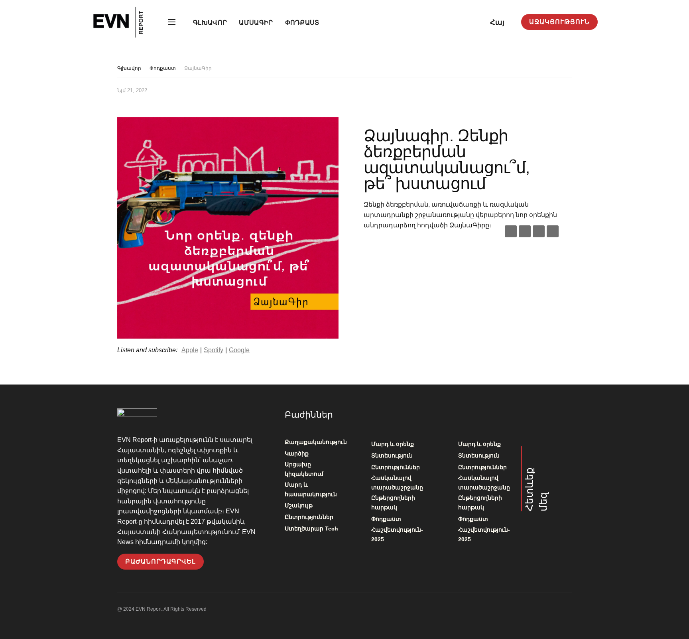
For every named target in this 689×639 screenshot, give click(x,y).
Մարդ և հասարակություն (311, 489)
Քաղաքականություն (316, 442)
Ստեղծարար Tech (311, 528)
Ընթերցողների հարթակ (393, 503)
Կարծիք (297, 453)
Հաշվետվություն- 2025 (397, 534)
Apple (189, 350)
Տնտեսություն (392, 455)
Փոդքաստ (302, 22)
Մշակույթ (299, 505)
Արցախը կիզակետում (304, 469)
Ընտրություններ (309, 517)
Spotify (213, 350)
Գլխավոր (210, 22)
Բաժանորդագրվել (160, 561)
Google (239, 350)
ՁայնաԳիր (198, 68)
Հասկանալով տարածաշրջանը (397, 483)
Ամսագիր (256, 22)
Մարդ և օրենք (392, 444)
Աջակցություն (559, 21)
